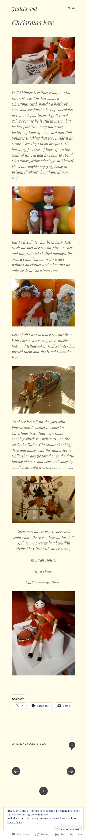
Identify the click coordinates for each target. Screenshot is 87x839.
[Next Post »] (59, 758)
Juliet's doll (24, 8)
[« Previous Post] (28, 758)
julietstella (37, 743)
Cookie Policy (14, 822)
